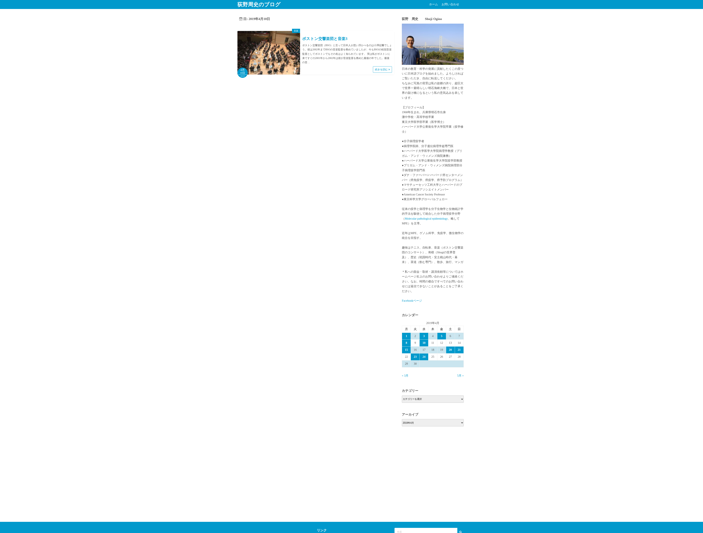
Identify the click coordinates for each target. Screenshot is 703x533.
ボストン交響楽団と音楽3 (324, 38)
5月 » (460, 375)
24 (424, 356)
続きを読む (381, 69)
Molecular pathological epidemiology (426, 218)
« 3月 (405, 375)
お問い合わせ (450, 4)
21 (459, 349)
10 (424, 342)
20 (450, 349)
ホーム (433, 4)
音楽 (296, 30)
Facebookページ (412, 300)
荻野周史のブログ (259, 4)
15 (406, 349)
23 (415, 356)
